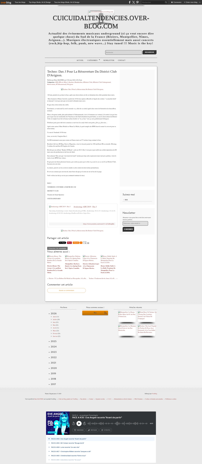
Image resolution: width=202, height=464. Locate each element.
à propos (107, 430)
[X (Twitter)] (133, 2)
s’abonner (80, 430)
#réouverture (51, 84)
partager (94, 430)
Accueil (80, 60)
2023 (54, 352)
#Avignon (70, 84)
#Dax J (66, 82)
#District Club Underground (102, 82)
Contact (121, 60)
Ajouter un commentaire (66, 290)
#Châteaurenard (61, 84)
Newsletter (108, 60)
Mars (54, 331)
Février (55, 333)
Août (54, 317)
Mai (54, 325)
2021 (53, 362)
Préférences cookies (170, 399)
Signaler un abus (100, 399)
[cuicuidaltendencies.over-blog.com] (101, 11)
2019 (53, 373)
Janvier (55, 336)
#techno (71, 82)
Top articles (83, 399)
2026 (54, 313)
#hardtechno (79, 82)
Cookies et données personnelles (154, 399)
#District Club (87, 82)
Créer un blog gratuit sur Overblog (68, 399)
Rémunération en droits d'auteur (123, 399)
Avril (54, 328)
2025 (54, 341)
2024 (54, 346)
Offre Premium (138, 399)
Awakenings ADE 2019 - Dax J (85, 207)
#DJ (57, 82)
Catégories (91, 60)
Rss (95, 313)
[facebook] (129, 2)
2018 (53, 378)
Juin (54, 322)
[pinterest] (137, 2)
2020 (54, 368)
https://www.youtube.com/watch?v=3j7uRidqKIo (98, 224)
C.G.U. (110, 399)
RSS (126, 200)
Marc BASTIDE (38, 399)
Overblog (154, 393)
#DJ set (61, 82)
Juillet (55, 319)
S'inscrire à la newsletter (57, 248)
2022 (54, 357)
